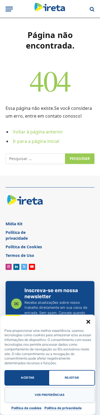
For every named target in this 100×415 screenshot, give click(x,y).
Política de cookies (26, 408)
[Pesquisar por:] (36, 158)
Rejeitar (72, 377)
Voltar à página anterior (38, 132)
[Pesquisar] (91, 9)
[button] (88, 322)
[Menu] (9, 9)
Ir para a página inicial (36, 141)
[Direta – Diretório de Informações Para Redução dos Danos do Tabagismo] (50, 9)
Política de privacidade (63, 408)
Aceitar (27, 377)
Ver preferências (49, 395)
